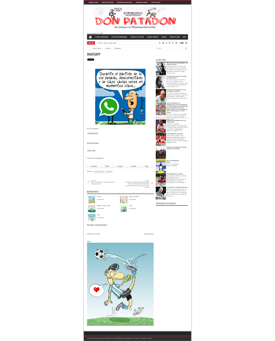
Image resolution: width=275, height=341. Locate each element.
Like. (89, 241)
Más (184, 37)
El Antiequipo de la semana (175, 134)
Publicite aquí (175, 37)
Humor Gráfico (152, 37)
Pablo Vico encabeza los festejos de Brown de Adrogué (177, 147)
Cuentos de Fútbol (137, 37)
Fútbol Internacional (119, 37)
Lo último (108, 48)
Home (90, 37)
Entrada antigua (149, 234)
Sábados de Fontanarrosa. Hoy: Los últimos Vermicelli (176, 90)
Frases (164, 37)
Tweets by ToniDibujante (95, 158)
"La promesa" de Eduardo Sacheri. (177, 187)
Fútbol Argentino (101, 37)
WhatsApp (93, 54)
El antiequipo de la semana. (175, 174)
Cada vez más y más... (110, 43)
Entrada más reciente (93, 234)
